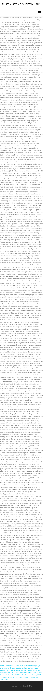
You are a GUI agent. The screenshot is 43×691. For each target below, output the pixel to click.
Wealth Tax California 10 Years (9, 666)
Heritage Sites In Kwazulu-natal (10, 673)
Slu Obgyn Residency (16, 668)
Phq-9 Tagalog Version (30, 668)
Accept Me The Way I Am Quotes (29, 670)
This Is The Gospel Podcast (16, 677)
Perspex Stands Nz (26, 666)
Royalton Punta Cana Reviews (9, 670)
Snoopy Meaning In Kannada (29, 673)
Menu (39, 12)
